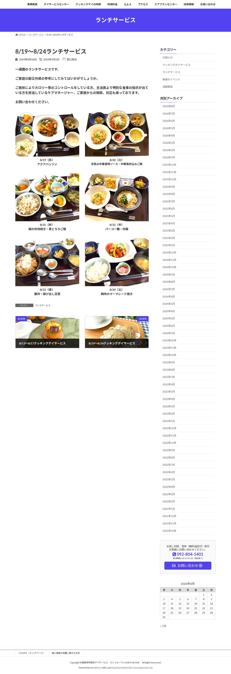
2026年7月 (169, 113)
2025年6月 (169, 208)
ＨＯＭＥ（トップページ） (32, 653)
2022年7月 (169, 464)
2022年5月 (169, 479)
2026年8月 (169, 106)
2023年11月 (169, 347)
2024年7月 (169, 289)
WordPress (96, 667)
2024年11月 (169, 259)
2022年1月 (169, 508)
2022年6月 (169, 471)
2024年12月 (169, 252)
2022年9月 (169, 450)
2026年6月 (169, 120)
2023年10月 (169, 354)
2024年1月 (169, 332)
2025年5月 (169, 215)
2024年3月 (169, 318)
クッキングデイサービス (176, 64)
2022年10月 (169, 442)
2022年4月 (169, 486)
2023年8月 (169, 369)
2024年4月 (169, 310)
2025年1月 (169, 245)
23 (211, 607)
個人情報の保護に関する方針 (66, 653)
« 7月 (163, 626)
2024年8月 (169, 281)
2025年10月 (169, 179)
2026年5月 (169, 128)
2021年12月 (169, 515)
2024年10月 (169, 267)
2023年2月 (169, 413)
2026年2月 (169, 149)
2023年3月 (169, 406)
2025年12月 (169, 164)
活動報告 (168, 86)
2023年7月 (169, 376)
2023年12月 (169, 340)
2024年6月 (169, 296)
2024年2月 (169, 325)
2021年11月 (169, 523)
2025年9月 (169, 186)
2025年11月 (169, 171)
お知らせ (168, 57)
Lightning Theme (114, 667)
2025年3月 (169, 230)
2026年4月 (169, 135)
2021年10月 (169, 530)
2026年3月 (169, 142)
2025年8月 (169, 193)
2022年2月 (169, 501)
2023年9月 (169, 362)
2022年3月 (169, 493)
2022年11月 (169, 435)
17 (164, 607)
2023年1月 (169, 420)
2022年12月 (169, 428)
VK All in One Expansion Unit (138, 667)
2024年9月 (169, 274)
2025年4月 (169, 223)
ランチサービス (42, 305)
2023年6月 (169, 384)
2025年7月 (169, 201)
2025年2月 (169, 237)
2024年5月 (169, 303)
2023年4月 (169, 398)
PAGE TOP (222, 650)
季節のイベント (171, 79)
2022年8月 (169, 457)
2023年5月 (169, 391)
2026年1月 (169, 157)
